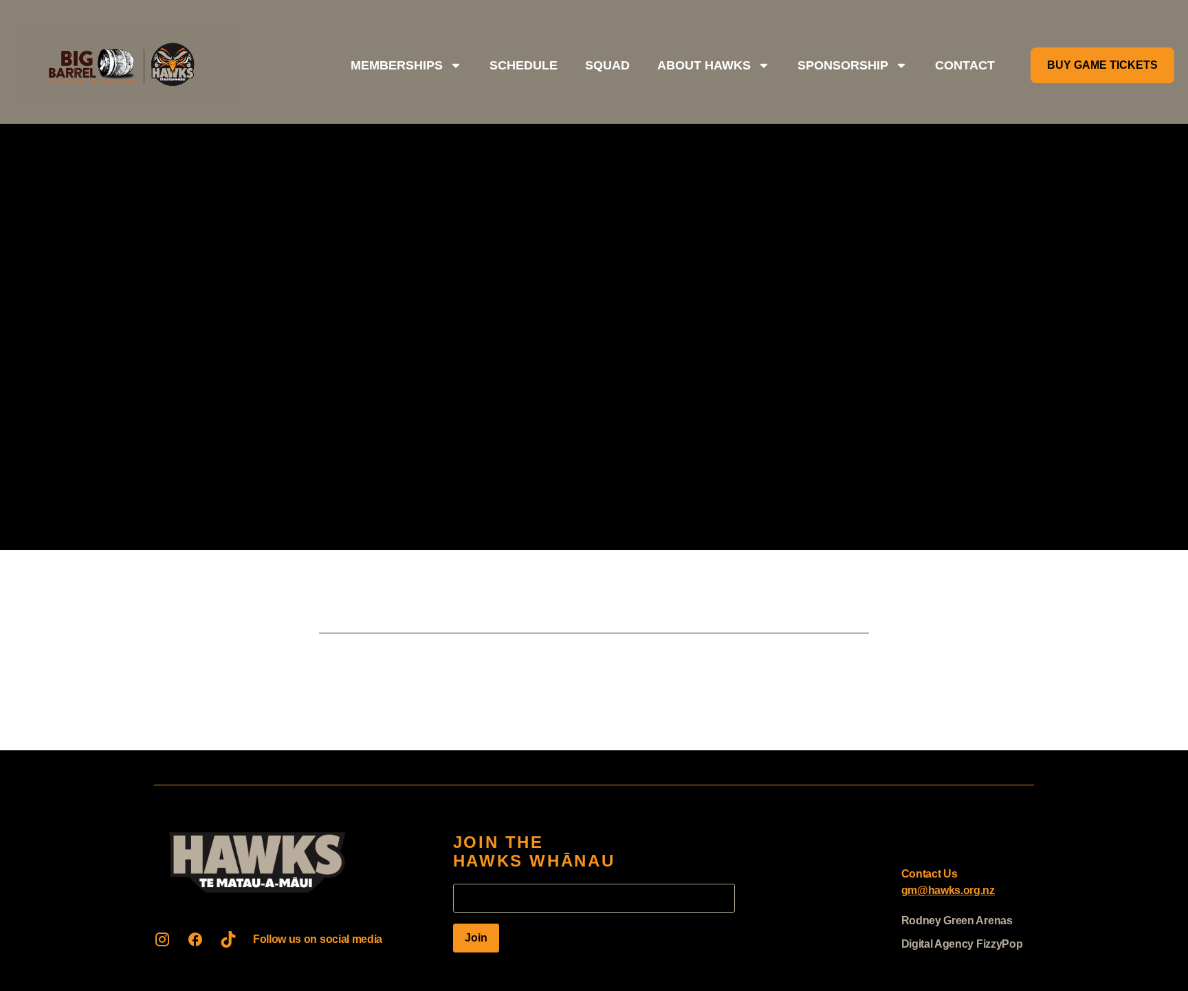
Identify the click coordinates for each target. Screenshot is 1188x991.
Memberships (397, 65)
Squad (607, 65)
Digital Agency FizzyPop (962, 944)
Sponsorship (843, 65)
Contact (965, 65)
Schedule (524, 65)
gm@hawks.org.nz (948, 890)
